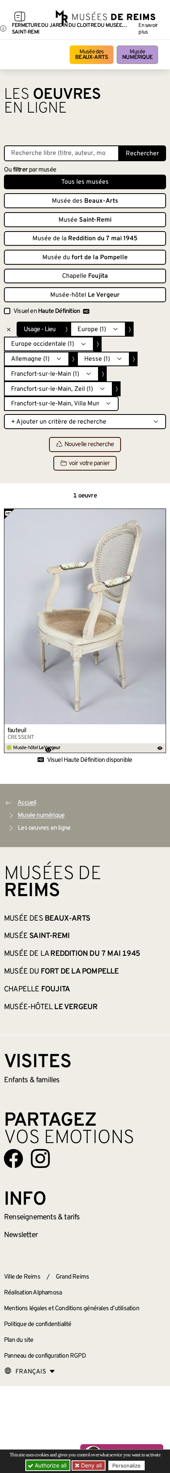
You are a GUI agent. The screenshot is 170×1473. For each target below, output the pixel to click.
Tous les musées (85, 182)
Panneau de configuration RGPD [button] (45, 1356)
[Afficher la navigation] (19, 17)
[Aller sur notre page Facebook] (13, 1158)
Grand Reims (72, 1277)
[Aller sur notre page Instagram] (40, 1158)
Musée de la (85, 239)
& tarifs (42, 1217)
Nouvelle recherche (89, 445)
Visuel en (46, 311)
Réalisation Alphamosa (33, 1293)
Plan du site (18, 1340)
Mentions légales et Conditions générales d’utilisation (71, 1309)
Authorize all (49, 1465)
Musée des (91, 54)
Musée (137, 54)
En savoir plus (147, 29)
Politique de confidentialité (38, 1324)
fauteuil (17, 730)
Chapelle (85, 276)
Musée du (85, 258)
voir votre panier (89, 463)
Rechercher (142, 154)
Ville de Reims (22, 1277)
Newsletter (21, 1235)
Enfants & (32, 1080)
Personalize (126, 1465)
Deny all (90, 1465)
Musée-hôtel (85, 295)
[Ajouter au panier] (160, 514)
